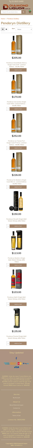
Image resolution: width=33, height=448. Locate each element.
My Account (16, 397)
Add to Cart (18, 70)
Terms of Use (16, 415)
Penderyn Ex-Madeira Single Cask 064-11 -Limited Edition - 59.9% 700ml (16, 182)
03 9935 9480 (17, 1)
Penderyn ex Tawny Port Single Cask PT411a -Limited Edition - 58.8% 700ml (16, 143)
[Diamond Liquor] (16, 6)
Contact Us (16, 408)
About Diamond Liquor (16, 405)
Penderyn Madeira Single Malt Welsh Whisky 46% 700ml (16, 260)
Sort (13, 28)
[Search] (23, 12)
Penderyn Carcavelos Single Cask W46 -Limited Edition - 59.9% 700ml (16, 103)
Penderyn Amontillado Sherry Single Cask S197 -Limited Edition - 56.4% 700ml (16, 64)
